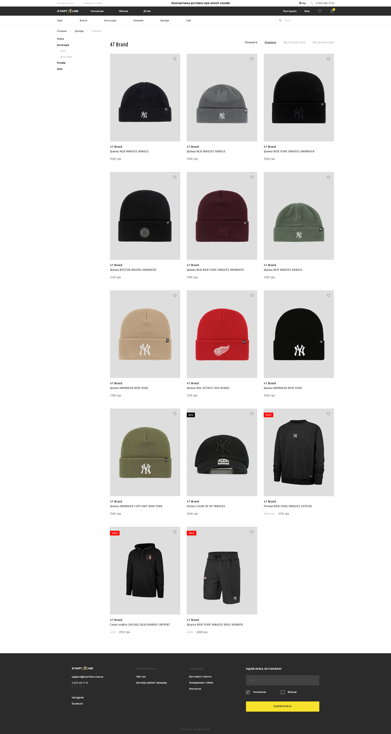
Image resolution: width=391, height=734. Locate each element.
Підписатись (196, 388)
